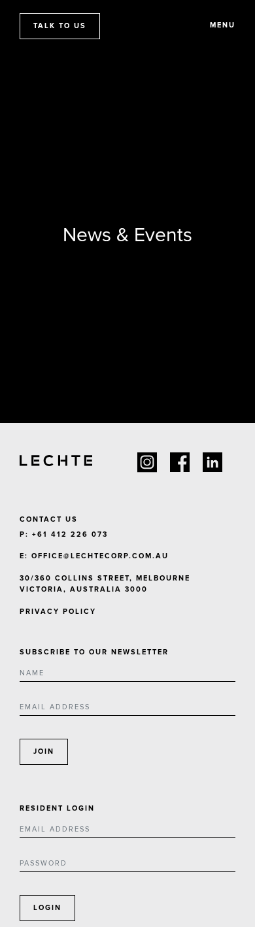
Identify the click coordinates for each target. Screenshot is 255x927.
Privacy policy (58, 611)
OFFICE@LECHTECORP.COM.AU (100, 556)
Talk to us (59, 26)
